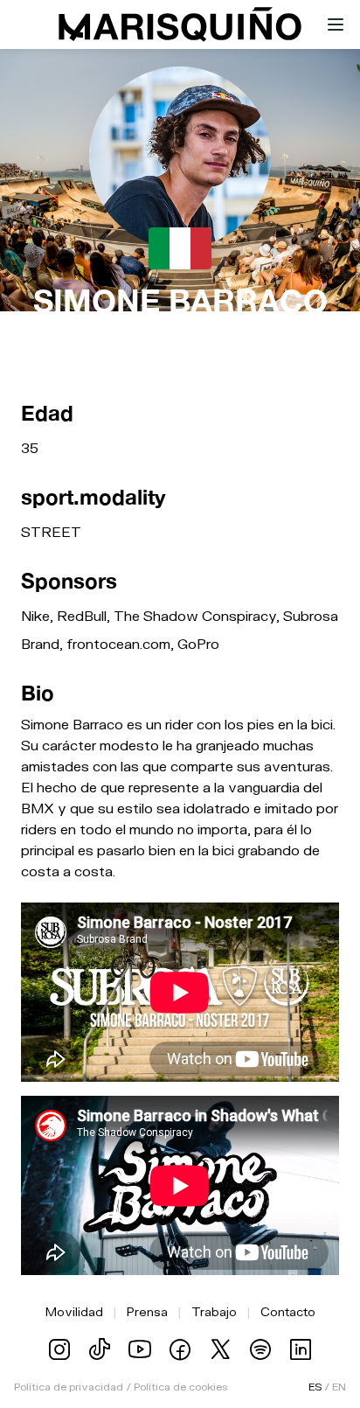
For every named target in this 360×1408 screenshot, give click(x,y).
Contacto (287, 1311)
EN (339, 1386)
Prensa (147, 1311)
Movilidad (74, 1311)
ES (315, 1386)
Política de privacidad (68, 1386)
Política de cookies (180, 1386)
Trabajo (214, 1311)
